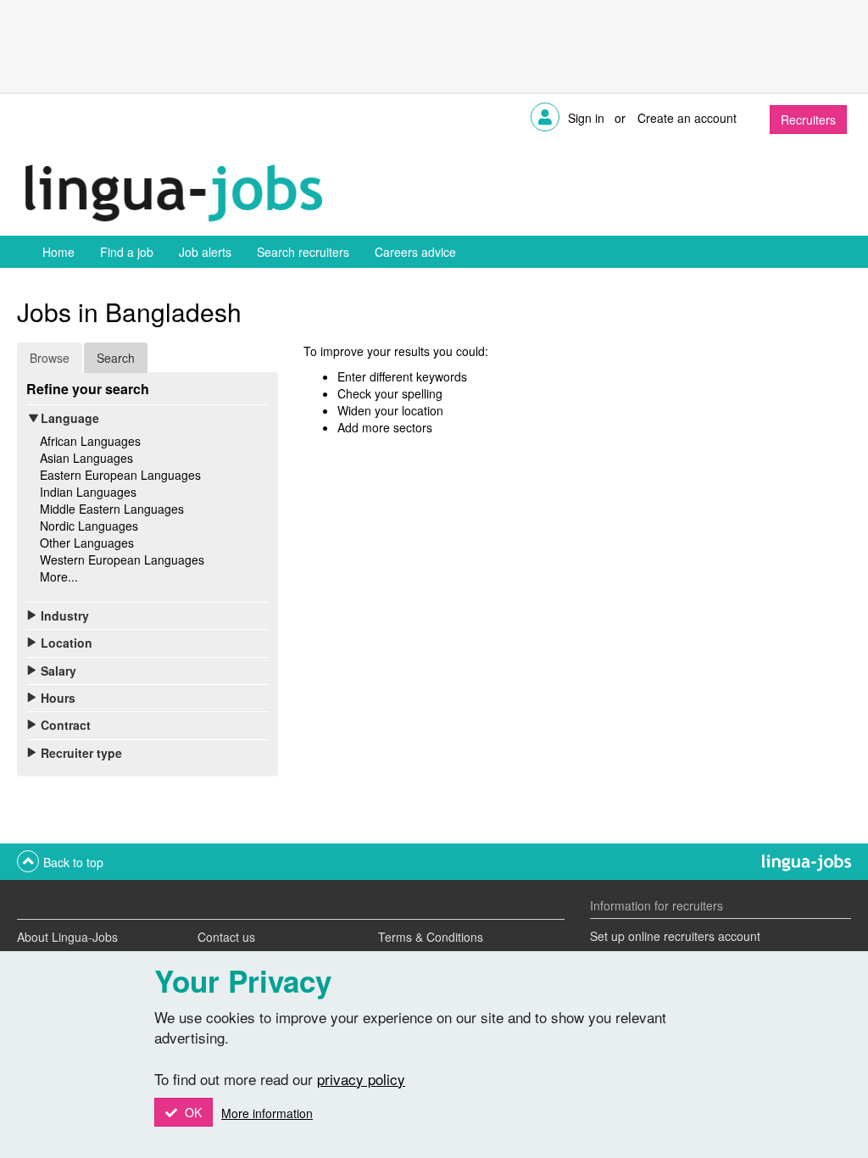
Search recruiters (303, 251)
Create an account (687, 117)
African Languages (90, 440)
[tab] (147, 417)
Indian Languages (88, 491)
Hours (58, 697)
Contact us (226, 936)
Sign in (586, 117)
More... (59, 576)
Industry (65, 615)
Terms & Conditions (430, 936)
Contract (66, 724)
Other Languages (87, 542)
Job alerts (205, 251)
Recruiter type (81, 752)
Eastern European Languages (120, 474)
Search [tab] (116, 357)
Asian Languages (86, 457)
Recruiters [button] (808, 119)
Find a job (126, 251)
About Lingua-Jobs (67, 936)
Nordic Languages (89, 525)
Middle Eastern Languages (112, 508)
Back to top (73, 862)
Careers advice (415, 251)
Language (70, 417)
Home (58, 251)
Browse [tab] (50, 357)
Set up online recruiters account (675, 935)
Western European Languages (122, 559)
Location (66, 642)
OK (191, 1112)
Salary (58, 670)
